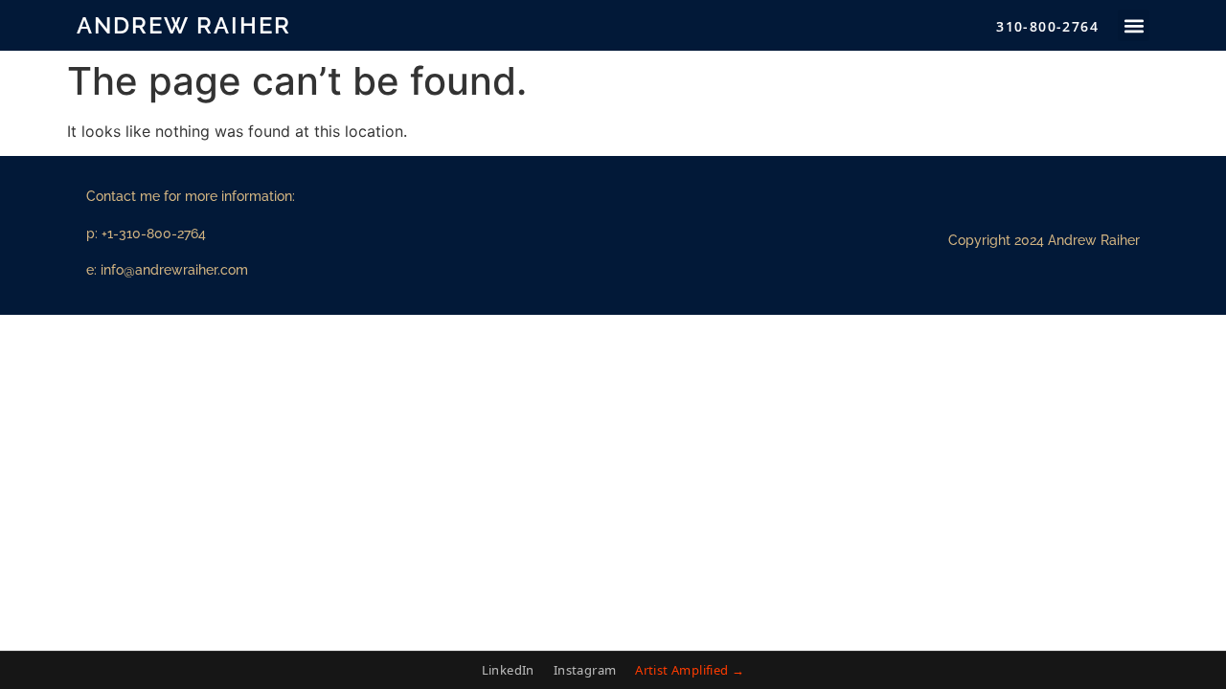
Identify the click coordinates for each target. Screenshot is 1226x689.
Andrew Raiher (184, 25)
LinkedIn (508, 669)
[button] (1133, 25)
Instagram (585, 669)
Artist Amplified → (689, 669)
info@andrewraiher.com (174, 270)
